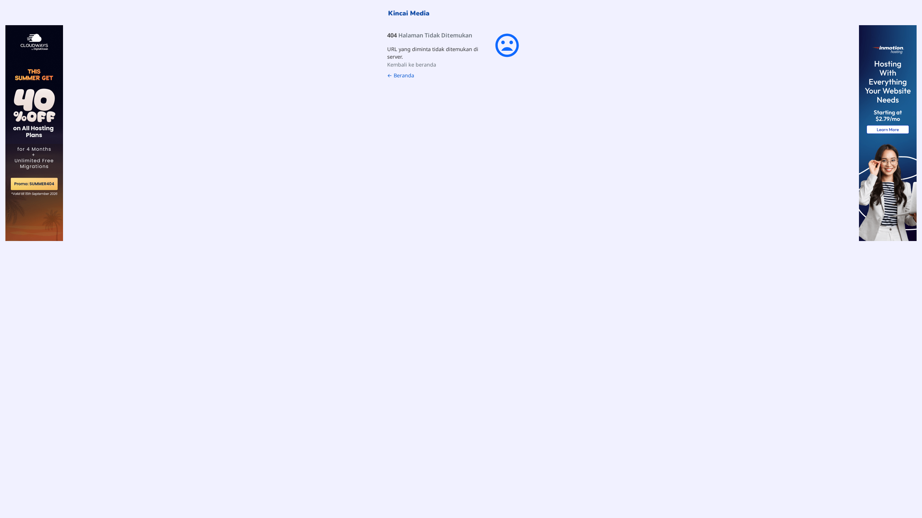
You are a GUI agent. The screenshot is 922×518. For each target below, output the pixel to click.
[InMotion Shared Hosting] (888, 132)
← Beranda (400, 75)
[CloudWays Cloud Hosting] (34, 132)
